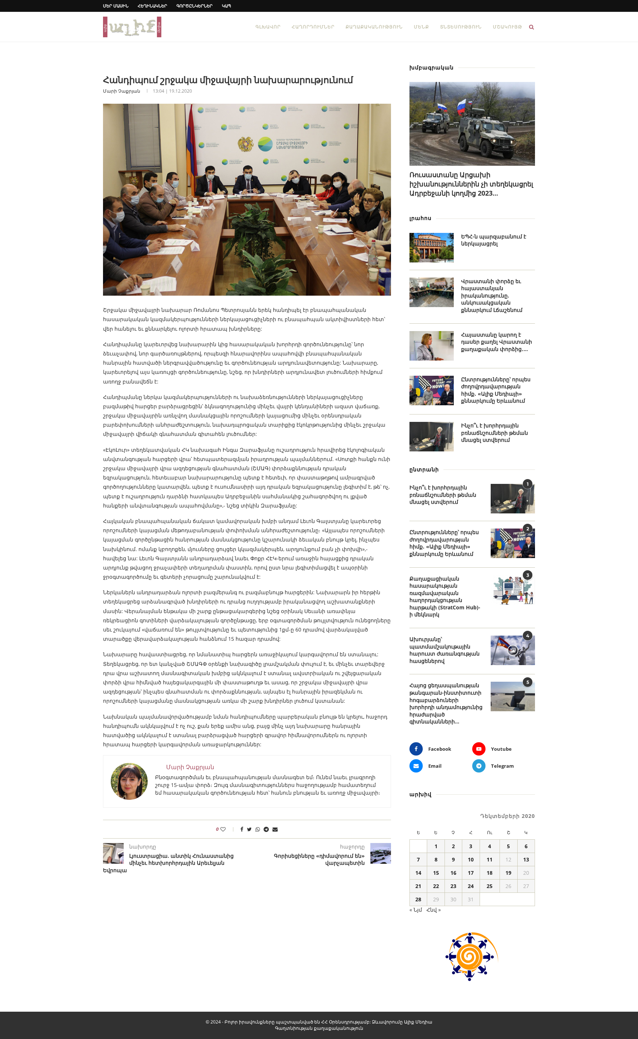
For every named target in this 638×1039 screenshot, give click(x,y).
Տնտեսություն (461, 27)
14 (418, 872)
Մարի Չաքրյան (121, 91)
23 (453, 886)
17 (471, 872)
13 (526, 859)
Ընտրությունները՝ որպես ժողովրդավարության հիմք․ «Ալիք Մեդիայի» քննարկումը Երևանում (496, 390)
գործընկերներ (194, 5)
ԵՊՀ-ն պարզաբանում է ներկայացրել (493, 240)
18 (490, 872)
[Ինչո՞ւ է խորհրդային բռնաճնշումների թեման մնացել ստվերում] (431, 436)
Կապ (226, 5)
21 (418, 886)
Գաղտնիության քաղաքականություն (319, 1028)
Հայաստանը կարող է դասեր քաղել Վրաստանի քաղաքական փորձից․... (496, 341)
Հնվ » (433, 909)
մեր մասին (115, 5)
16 (453, 872)
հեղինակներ (152, 5)
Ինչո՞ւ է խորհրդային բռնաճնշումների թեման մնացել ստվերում (494, 432)
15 (436, 872)
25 (490, 886)
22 (436, 886)
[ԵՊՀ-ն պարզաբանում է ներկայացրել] (431, 247)
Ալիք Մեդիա (418, 1022)
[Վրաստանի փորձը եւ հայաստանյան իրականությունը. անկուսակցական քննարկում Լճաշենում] (431, 292)
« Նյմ (415, 909)
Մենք (421, 27)
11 (490, 859)
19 (508, 872)
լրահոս (420, 217)
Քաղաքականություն (374, 27)
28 (418, 899)
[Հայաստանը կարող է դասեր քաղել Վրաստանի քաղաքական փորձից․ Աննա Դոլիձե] (431, 346)
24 (471, 886)
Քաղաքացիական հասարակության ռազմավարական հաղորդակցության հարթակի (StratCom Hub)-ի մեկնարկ (444, 596)
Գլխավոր (268, 27)
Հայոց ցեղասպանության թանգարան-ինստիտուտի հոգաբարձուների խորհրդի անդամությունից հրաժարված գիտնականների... (446, 703)
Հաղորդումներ (313, 27)
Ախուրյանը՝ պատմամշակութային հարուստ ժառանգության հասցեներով (444, 650)
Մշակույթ (507, 27)
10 (471, 859)
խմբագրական (431, 67)
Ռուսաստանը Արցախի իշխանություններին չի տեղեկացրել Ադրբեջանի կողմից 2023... (471, 183)
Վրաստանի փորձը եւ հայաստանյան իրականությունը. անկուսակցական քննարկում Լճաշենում (491, 295)
